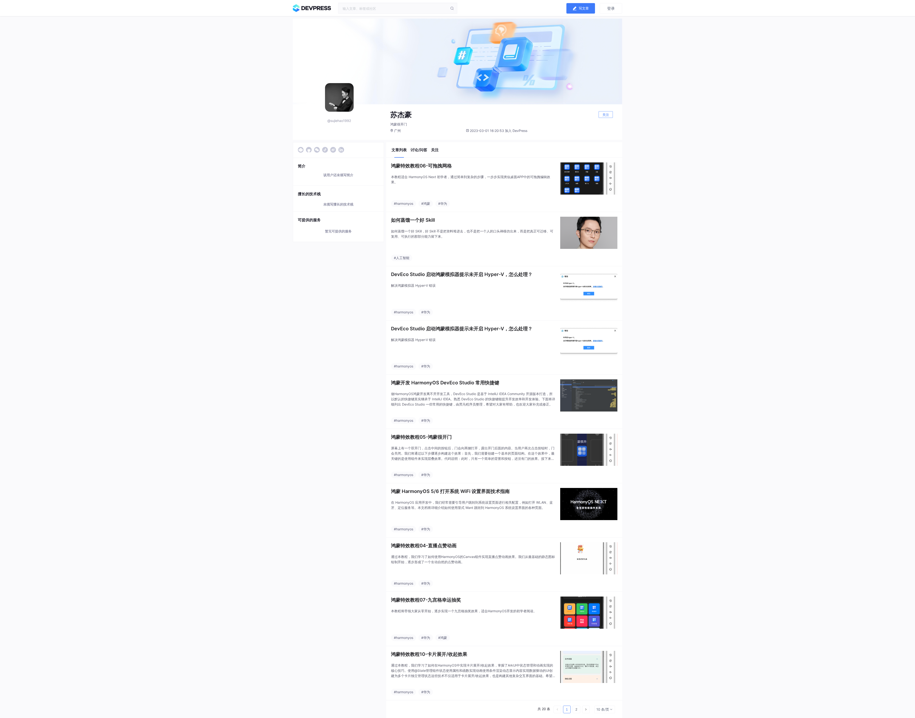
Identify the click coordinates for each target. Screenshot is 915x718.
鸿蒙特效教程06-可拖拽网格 (421, 166)
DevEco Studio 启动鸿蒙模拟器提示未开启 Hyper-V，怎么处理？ (462, 274)
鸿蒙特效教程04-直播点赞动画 (424, 545)
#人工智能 (401, 258)
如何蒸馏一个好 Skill (413, 220)
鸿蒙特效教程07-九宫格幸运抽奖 (426, 600)
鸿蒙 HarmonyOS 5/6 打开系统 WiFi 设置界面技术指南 (450, 491)
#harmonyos (403, 203)
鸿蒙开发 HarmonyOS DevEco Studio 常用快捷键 (445, 383)
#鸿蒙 (425, 203)
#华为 (442, 203)
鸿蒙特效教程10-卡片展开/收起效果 (429, 654)
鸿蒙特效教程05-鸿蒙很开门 (421, 437)
